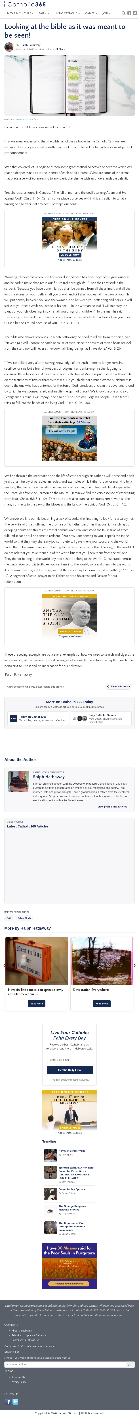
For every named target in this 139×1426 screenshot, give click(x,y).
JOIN (105, 13)
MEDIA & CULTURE (19, 13)
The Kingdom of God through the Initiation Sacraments (72, 1226)
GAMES (90, 13)
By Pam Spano (66, 1154)
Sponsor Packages (36, 1335)
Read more (36, 1003)
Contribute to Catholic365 (25, 1340)
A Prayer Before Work (72, 1150)
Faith (9, 918)
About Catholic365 (22, 1330)
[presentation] (4, 965)
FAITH (43, 13)
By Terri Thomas (67, 1182)
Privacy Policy (19, 1382)
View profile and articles (114, 806)
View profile (45, 49)
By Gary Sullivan (67, 1213)
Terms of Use (19, 1377)
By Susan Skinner (67, 1193)
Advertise (17, 1335)
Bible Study (24, 918)
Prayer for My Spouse (72, 1189)
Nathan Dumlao (19, 119)
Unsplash (34, 119)
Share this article (120, 686)
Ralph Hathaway (31, 45)
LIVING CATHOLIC (66, 13)
